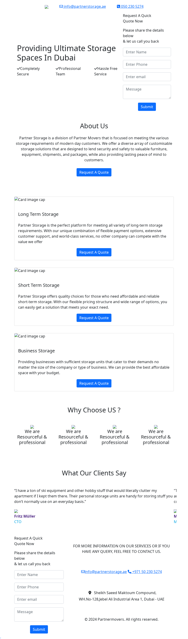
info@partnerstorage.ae (84, 6)
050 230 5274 (132, 6)
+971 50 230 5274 (146, 571)
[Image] (0, 636)
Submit (147, 106)
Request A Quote (94, 172)
